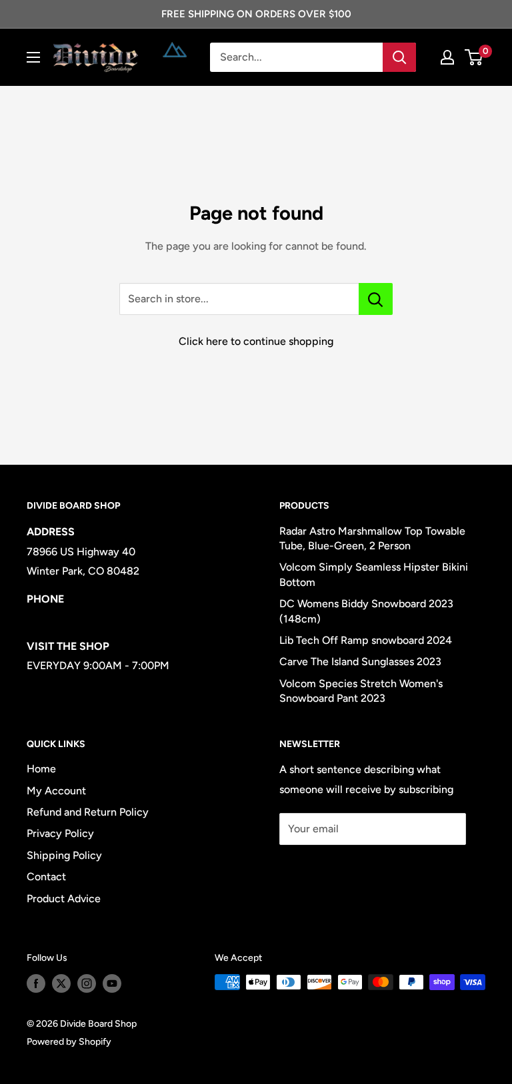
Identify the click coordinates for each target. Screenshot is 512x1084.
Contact (46, 876)
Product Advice (64, 898)
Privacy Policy (60, 833)
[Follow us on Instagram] (86, 983)
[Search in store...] (376, 299)
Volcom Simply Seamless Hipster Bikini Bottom (373, 574)
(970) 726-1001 (64, 618)
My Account (56, 790)
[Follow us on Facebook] (36, 983)
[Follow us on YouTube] (112, 983)
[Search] (399, 57)
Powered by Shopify (69, 1041)
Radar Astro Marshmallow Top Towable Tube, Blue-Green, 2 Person (372, 538)
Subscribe (323, 868)
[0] (474, 57)
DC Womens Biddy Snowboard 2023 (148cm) (366, 611)
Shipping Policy (64, 855)
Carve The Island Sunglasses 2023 (360, 661)
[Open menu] (33, 57)
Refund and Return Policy (88, 812)
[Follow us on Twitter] (61, 983)
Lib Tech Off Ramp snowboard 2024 (365, 640)
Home (41, 768)
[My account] (447, 57)
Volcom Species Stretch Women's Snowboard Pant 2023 (361, 690)
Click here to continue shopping (256, 341)
